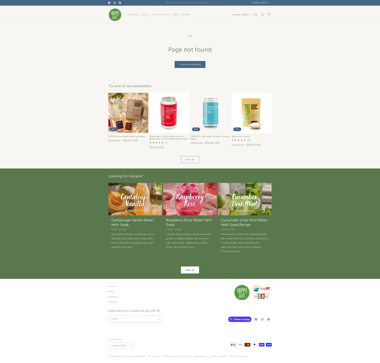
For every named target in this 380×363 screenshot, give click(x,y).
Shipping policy (200, 356)
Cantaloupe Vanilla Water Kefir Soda (132, 222)
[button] (145, 14)
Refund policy (154, 356)
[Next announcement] (221, 3)
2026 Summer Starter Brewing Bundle (126, 136)
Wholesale (113, 297)
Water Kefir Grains (241, 136)
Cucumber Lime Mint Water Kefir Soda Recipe (244, 222)
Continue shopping (190, 64)
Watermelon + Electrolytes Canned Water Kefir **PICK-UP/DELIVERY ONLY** (169, 137)
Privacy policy (168, 356)
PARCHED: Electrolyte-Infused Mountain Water (210, 137)
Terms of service (184, 356)
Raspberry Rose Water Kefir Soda (189, 222)
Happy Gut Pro (122, 356)
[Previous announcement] (158, 3)
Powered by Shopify (136, 356)
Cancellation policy (239, 356)
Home (111, 286)
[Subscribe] (158, 319)
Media (111, 291)
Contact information (219, 356)
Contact (112, 302)
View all (190, 159)
